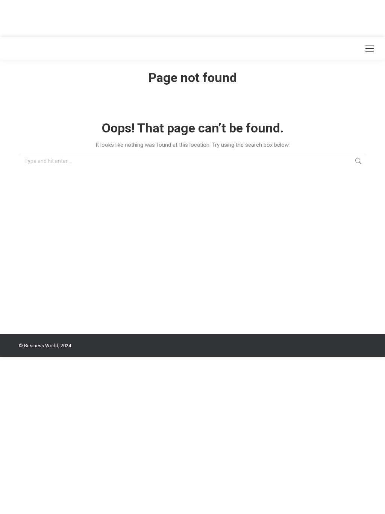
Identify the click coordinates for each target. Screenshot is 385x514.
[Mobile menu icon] (369, 48)
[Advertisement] (137, 17)
